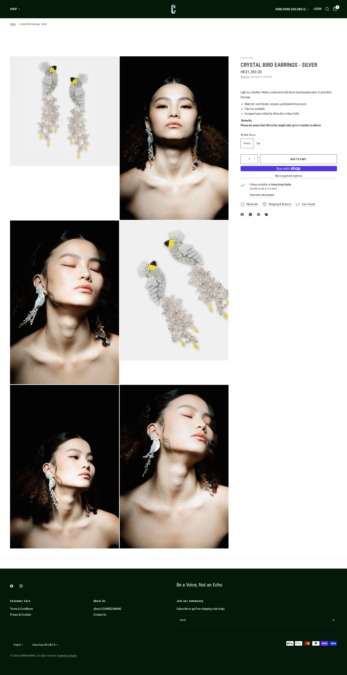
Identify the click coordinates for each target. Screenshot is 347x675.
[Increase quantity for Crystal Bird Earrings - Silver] (255, 159)
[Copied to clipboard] (267, 214)
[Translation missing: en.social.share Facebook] (243, 214)
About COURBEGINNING (107, 609)
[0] (334, 9)
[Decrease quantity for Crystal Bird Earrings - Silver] (244, 159)
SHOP (13, 9)
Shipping (245, 76)
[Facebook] (14, 586)
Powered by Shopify (67, 655)
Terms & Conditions (21, 609)
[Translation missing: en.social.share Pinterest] (259, 214)
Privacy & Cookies (20, 614)
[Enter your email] (333, 620)
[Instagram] (23, 586)
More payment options (288, 176)
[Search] (327, 9)
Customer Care (20, 601)
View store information (262, 194)
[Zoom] (110, 65)
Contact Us (99, 614)
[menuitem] (16, 9)
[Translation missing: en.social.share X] (251, 214)
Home (13, 24)
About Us (99, 601)
